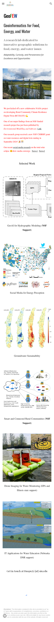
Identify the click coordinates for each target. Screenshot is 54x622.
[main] (27, 23)
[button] (3, 3)
